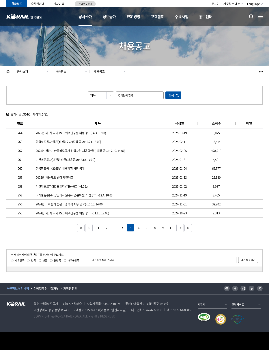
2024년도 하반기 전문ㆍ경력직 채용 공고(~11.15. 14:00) (69, 204)
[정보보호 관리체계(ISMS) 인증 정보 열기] (237, 319)
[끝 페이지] (188, 228)
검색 (171, 95)
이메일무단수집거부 (46, 288)
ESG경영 (133, 16)
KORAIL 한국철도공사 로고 (24, 16)
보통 (45, 260)
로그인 (215, 3)
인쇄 (261, 71)
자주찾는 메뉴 (231, 3)
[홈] (8, 71)
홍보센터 (205, 16)
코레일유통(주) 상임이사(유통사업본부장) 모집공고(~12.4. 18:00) (74, 195)
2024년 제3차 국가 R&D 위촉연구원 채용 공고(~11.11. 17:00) (72, 213)
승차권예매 (37, 3)
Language (253, 3)
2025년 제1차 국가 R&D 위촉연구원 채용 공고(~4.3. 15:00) (71, 133)
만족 (33, 260)
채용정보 (60, 71)
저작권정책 (70, 288)
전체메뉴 (260, 16)
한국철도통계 (85, 4)
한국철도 (17, 3)
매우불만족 (73, 260)
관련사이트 (237, 304)
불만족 (57, 260)
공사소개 (85, 16)
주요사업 (181, 16)
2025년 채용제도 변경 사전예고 (54, 177)
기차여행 (58, 3)
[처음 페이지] (81, 228)
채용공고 (99, 71)
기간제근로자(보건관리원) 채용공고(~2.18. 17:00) (65, 159)
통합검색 (251, 16)
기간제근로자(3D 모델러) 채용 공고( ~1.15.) (61, 186)
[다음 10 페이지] (180, 228)
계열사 (201, 304)
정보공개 (109, 16)
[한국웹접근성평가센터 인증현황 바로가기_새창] (204, 319)
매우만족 (19, 260)
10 (171, 228)
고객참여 (157, 16)
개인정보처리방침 (17, 288)
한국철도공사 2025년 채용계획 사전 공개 (60, 168)
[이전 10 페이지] (89, 228)
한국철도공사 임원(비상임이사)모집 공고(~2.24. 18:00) (68, 141)
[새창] (227, 288)
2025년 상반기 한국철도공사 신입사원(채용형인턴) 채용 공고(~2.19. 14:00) (80, 150)
